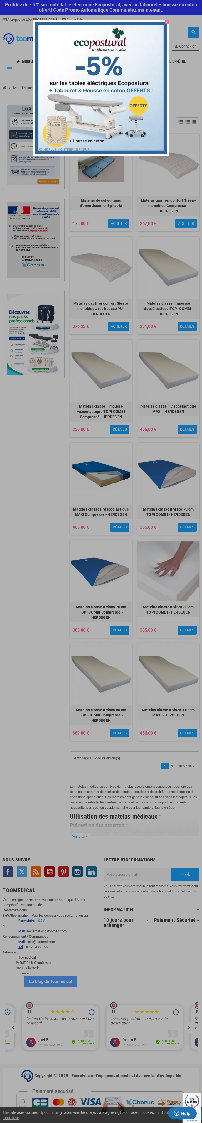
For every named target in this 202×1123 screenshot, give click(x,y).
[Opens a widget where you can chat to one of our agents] (182, 1113)
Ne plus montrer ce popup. (66, 150)
